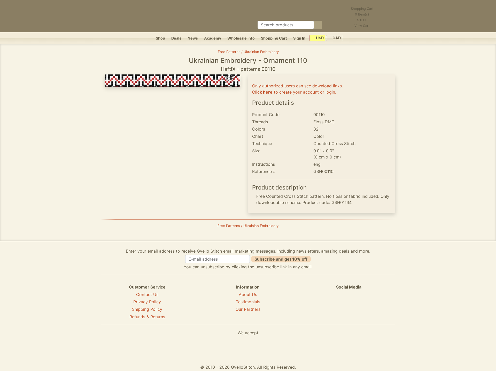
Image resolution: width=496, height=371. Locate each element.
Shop (160, 38)
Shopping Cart (274, 38)
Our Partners (248, 309)
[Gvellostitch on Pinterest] (348, 305)
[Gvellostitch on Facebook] (331, 305)
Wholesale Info (241, 38)
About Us (248, 294)
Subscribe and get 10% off (280, 259)
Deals (176, 38)
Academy (212, 38)
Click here (262, 92)
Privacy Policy (147, 301)
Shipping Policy (147, 309)
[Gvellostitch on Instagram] (366, 305)
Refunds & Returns (147, 316)
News (193, 38)
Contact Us (147, 294)
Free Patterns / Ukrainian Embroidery (248, 52)
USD (319, 38)
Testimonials (248, 301)
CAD (336, 38)
